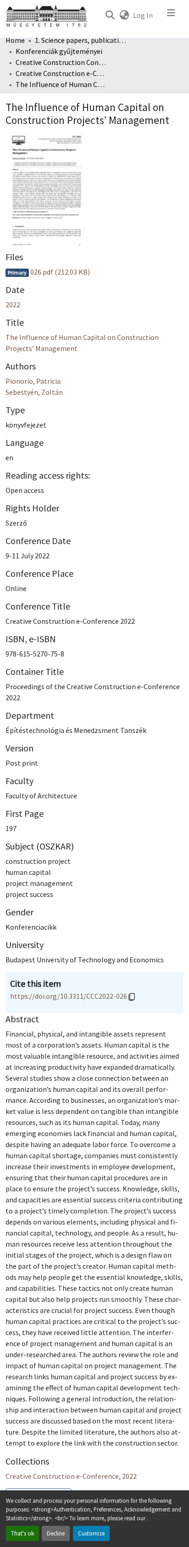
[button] (110, 15)
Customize (91, 1533)
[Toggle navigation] (171, 15)
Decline (56, 1533)
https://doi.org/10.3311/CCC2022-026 (68, 996)
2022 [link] (13, 304)
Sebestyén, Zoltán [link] (34, 392)
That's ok (22, 1533)
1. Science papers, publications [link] (81, 40)
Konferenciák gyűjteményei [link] (59, 51)
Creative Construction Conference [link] (61, 62)
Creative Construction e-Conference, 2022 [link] (61, 73)
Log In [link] (143, 15)
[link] (94, 271)
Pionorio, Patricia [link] (33, 381)
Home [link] (15, 40)
